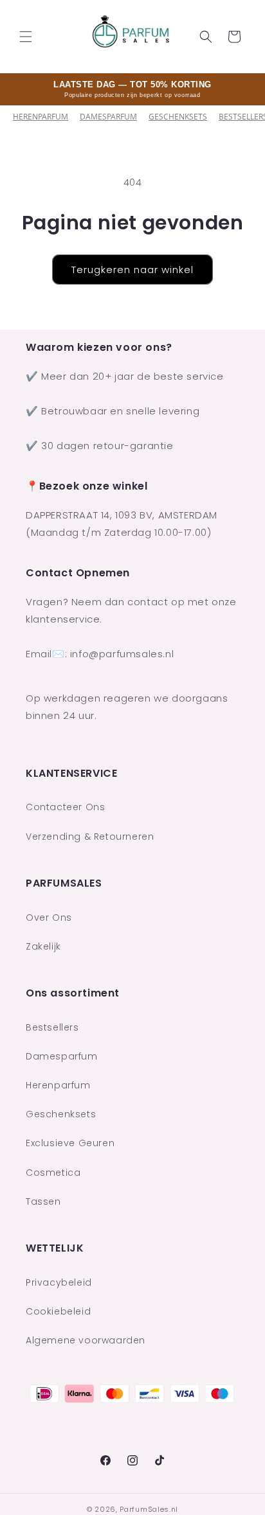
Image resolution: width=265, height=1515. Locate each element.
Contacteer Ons (65, 807)
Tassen (43, 1201)
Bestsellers (52, 1027)
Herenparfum (40, 116)
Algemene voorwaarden (85, 1340)
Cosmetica (53, 1172)
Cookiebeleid (58, 1311)
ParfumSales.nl (149, 1509)
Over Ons (49, 917)
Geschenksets (178, 116)
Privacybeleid (59, 1282)
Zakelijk (43, 946)
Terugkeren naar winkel (132, 269)
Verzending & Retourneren (90, 836)
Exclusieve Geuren (70, 1143)
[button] (26, 36)
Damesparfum (108, 116)
